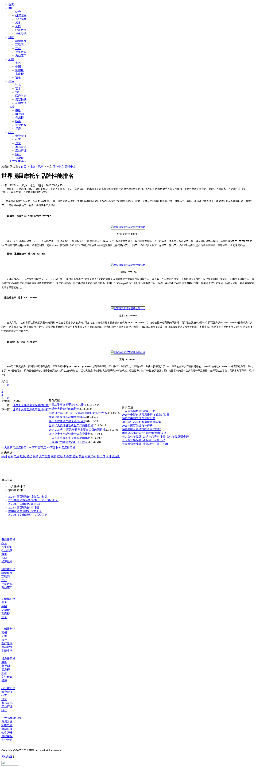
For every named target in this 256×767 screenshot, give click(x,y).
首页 (11, 4)
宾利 (10, 456)
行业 (11, 132)
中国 (18, 66)
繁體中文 (70, 166)
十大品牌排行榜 (11, 718)
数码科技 (7, 729)
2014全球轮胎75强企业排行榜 (67, 421)
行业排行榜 (8, 688)
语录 (18, 77)
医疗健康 (20, 95)
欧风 (23, 456)
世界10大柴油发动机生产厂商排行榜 (71, 425)
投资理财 (20, 15)
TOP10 (19, 157)
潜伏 (29, 456)
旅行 (18, 92)
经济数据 (20, 30)
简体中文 (58, 166)
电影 (18, 110)
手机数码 (20, 51)
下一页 (5, 398)
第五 (81, 456)
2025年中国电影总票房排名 (138, 418)
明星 (18, 121)
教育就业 (20, 135)
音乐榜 (19, 117)
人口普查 (44, 456)
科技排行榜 (8, 569)
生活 (11, 81)
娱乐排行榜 (8, 658)
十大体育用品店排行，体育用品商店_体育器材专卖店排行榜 (38, 447)
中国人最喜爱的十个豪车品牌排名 (70, 437)
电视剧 (19, 114)
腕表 (53, 456)
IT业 (18, 48)
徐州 (4, 456)
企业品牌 (20, 19)
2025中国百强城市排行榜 (137, 425)
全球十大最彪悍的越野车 (64, 408)
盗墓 (75, 456)
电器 (17, 456)
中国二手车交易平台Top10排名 (68, 404)
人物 (11, 59)
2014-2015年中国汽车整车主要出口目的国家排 (77, 429)
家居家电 (20, 146)
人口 (18, 26)
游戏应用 (20, 55)
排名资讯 (20, 33)
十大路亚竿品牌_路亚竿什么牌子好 (143, 440)
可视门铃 (90, 456)
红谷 (60, 456)
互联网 (19, 44)
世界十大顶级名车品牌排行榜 (31, 405)
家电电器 (7, 725)
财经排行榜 (8, 539)
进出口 (101, 456)
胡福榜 (19, 70)
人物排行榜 (8, 599)
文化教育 (7, 739)
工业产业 (20, 150)
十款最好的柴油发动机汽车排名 (68, 442)
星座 (18, 128)
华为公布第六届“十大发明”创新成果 (144, 432)
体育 (18, 139)
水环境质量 (113, 456)
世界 (18, 62)
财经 (11, 8)
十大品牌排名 (17, 161)
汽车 (18, 143)
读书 (18, 84)
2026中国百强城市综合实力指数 (141, 429)
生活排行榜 (8, 628)
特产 (18, 154)
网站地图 (7, 756)
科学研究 (20, 40)
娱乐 (11, 106)
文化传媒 (20, 125)
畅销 (35, 456)
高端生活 (20, 103)
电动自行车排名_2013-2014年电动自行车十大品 (78, 412)
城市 (18, 22)
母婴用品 (7, 736)
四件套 (67, 456)
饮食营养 (7, 732)
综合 (18, 11)
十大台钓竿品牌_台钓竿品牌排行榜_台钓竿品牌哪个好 (155, 436)
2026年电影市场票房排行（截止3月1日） (147, 414)
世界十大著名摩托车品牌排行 (31, 409)
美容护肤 (20, 99)
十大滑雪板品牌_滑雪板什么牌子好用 (145, 443)
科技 (11, 37)
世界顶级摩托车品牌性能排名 (67, 417)
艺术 (18, 88)
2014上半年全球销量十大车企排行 (70, 433)
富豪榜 (19, 73)
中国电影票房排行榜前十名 (138, 411)
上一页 (5, 385)
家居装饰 (7, 721)
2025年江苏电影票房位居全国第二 (143, 421)
